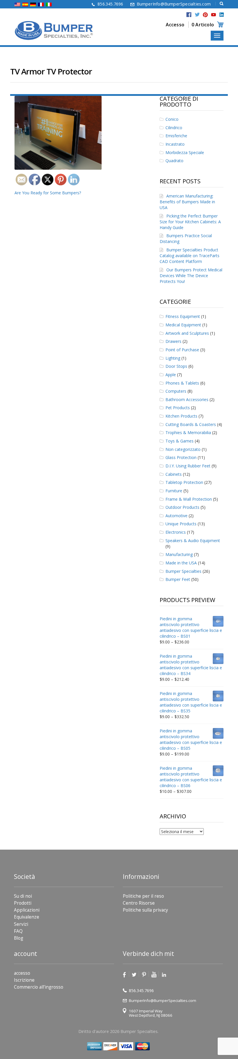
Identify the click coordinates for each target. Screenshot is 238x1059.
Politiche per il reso (143, 896)
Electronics (175, 532)
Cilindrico (173, 127)
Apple (170, 374)
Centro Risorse (139, 903)
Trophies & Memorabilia (188, 432)
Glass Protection (180, 457)
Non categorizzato (183, 449)
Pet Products (177, 407)
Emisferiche (176, 135)
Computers (175, 391)
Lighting (172, 358)
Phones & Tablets (182, 383)
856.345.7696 (110, 4)
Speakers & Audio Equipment (192, 540)
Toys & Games (179, 441)
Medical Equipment (183, 325)
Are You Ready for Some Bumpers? (48, 192)
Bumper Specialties (183, 571)
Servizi (21, 924)
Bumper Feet (177, 579)
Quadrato (174, 160)
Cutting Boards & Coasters (190, 424)
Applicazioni (26, 910)
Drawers (173, 341)
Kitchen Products (181, 416)
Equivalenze (26, 917)
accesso (22, 973)
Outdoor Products (182, 507)
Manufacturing (179, 554)
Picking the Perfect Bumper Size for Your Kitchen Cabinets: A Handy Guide (190, 221)
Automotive (176, 515)
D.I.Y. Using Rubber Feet (187, 466)
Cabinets (173, 474)
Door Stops (176, 366)
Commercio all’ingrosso (38, 987)
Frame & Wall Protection (188, 499)
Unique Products (180, 523)
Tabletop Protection (184, 482)
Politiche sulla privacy (145, 910)
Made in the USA (181, 563)
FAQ (18, 931)
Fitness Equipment (182, 316)
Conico (171, 119)
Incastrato (175, 144)
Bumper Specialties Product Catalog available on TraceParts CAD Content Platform (189, 255)
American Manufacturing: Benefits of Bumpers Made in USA (187, 201)
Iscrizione (24, 980)
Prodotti (22, 903)
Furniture (173, 490)
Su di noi (23, 896)
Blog (18, 938)
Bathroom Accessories (186, 399)
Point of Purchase (182, 349)
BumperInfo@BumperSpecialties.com (174, 4)
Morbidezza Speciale (184, 152)
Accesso (175, 24)
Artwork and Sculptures (187, 333)
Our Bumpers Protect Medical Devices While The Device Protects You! (191, 275)
